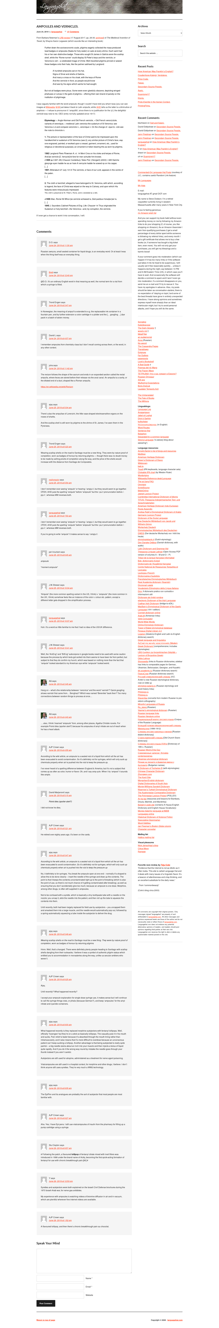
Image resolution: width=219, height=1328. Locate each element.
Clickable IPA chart (146, 472)
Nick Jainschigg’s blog (148, 845)
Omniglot (142, 484)
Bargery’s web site (146, 804)
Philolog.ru (143, 694)
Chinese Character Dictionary (151, 771)
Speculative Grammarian (149, 820)
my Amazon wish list (147, 212)
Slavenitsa (142, 698)
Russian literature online (149, 716)
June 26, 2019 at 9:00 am (60, 1024)
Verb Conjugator (145, 618)
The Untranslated (145, 395)
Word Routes (144, 427)
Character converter (147, 829)
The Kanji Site (144, 777)
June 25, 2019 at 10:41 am (61, 647)
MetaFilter (142, 334)
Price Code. (143, 79)
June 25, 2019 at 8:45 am (60, 554)
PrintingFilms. (144, 105)
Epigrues (142, 352)
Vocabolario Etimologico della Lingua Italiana (158, 588)
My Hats (141, 185)
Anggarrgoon (144, 412)
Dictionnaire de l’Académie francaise (154, 563)
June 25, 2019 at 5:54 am (60, 482)
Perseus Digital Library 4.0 (150, 630)
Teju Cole (165, 864)
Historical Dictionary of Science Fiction (155, 816)
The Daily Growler (146, 327)
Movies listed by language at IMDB (153, 810)
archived (100, 37)
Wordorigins (143, 475)
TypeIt (140, 469)
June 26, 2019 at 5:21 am (60, 828)
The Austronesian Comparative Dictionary (157, 792)
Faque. (141, 82)
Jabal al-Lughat (145, 415)
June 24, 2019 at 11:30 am (61, 245)
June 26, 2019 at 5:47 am (60, 855)
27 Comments (73, 31)
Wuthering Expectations (148, 382)
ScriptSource (144, 487)
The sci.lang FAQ (145, 481)
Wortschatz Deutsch (147, 527)
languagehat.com (45, 7)
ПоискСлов (143, 673)
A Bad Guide (143, 364)
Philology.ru (143, 691)
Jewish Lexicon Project (148, 493)
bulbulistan (143, 421)
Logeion (142, 633)
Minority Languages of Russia (151, 704)
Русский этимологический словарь (154, 676)
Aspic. (140, 90)
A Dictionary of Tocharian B (150, 768)
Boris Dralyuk (144, 385)
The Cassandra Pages (148, 346)
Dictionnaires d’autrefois (149, 576)
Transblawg (143, 349)
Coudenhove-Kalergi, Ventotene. (152, 75)
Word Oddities (144, 823)
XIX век (141, 379)
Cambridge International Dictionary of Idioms (158, 496)
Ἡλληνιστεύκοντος (147, 424)
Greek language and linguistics (152, 640)
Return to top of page (45, 1320)
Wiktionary (142, 463)
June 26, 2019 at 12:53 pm (61, 1181)
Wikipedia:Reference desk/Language (154, 478)
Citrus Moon (143, 848)
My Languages (144, 180)
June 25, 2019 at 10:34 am (61, 587)
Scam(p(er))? (144, 94)
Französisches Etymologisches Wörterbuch (157, 579)
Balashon (142, 433)
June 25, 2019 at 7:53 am (60, 515)
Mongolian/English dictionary (151, 780)
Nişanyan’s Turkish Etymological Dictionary (157, 789)
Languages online (146, 813)
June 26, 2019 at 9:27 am (60, 1118)
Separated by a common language (153, 436)
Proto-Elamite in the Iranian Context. (154, 101)
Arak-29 (141, 615)
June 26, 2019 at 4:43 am (60, 717)
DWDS (141, 533)
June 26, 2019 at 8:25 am (60, 979)
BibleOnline (143, 490)
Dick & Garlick (144, 418)
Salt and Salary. (157, 122)
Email (88, 1286)
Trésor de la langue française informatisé (156, 557)
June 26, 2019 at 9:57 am (60, 1148)
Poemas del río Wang (147, 367)
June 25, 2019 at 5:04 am (60, 407)
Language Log (144, 409)
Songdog (142, 321)
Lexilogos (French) (146, 572)
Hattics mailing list (146, 837)
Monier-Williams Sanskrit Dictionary (154, 786)
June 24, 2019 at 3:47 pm (60, 305)
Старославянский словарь (150, 737)
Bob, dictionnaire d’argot (149, 560)
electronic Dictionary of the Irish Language (157, 600)
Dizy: (140, 591)
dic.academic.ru (145, 670)
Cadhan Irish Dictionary (148, 603)
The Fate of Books (146, 398)
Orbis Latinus (144, 658)
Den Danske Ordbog (147, 542)
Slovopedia (143, 661)
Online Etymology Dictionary (150, 624)
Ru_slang (142, 707)
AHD (98, 107)
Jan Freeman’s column (154, 826)
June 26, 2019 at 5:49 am (60, 934)
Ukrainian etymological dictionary (153, 759)
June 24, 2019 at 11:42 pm (61, 368)
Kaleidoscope (144, 324)
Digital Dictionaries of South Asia (153, 783)
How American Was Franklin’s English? (155, 71)
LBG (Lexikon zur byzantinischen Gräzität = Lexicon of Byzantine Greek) (157, 654)
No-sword (142, 343)
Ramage (142, 851)
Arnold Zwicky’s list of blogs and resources (157, 450)
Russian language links (148, 713)
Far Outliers (143, 355)
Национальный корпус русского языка (156, 719)
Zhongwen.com (145, 774)
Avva (140, 340)
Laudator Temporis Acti (148, 388)
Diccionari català (145, 585)
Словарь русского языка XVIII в (152, 743)
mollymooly (54, 479)
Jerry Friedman (144, 134)
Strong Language (145, 439)
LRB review (64, 37)
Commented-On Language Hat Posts (154, 172)
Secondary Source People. (150, 86)
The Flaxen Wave (146, 370)
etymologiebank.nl (146, 539)
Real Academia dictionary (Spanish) (154, 582)
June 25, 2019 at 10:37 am (61, 621)
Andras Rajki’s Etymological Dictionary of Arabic (159, 511)
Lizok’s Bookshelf (146, 361)
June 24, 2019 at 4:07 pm (60, 338)
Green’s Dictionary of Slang (150, 460)
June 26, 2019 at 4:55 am (60, 750)
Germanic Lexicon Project (149, 515)
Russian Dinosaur (146, 376)
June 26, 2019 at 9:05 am (60, 1088)
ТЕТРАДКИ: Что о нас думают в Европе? (157, 373)
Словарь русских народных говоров (155, 731)
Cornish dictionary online (149, 612)
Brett (51, 272)
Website (89, 1295)
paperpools (143, 358)
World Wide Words (146, 621)
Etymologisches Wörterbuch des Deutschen (157, 530)
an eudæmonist (145, 337)
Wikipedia (50, 107)
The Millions (143, 401)
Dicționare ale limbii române (150, 597)
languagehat (56, 31)
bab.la (140, 466)
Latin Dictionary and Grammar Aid (153, 548)
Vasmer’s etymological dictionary (152, 710)
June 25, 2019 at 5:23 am (60, 446)
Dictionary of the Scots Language (153, 518)
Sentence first (144, 430)
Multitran (142, 454)
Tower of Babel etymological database (155, 627)
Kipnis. (141, 98)
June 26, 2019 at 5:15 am (60, 795)
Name (88, 1278)
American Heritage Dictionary (151, 457)
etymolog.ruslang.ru (147, 685)
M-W (58, 107)
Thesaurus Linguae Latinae (150, 551)
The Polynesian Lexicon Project (152, 795)
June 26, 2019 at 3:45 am (60, 684)
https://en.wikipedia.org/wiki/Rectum (57, 386)
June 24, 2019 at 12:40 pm (61, 275)
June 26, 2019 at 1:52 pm (60, 1220)
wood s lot (142, 331)
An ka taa (142, 798)
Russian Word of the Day (149, 749)
